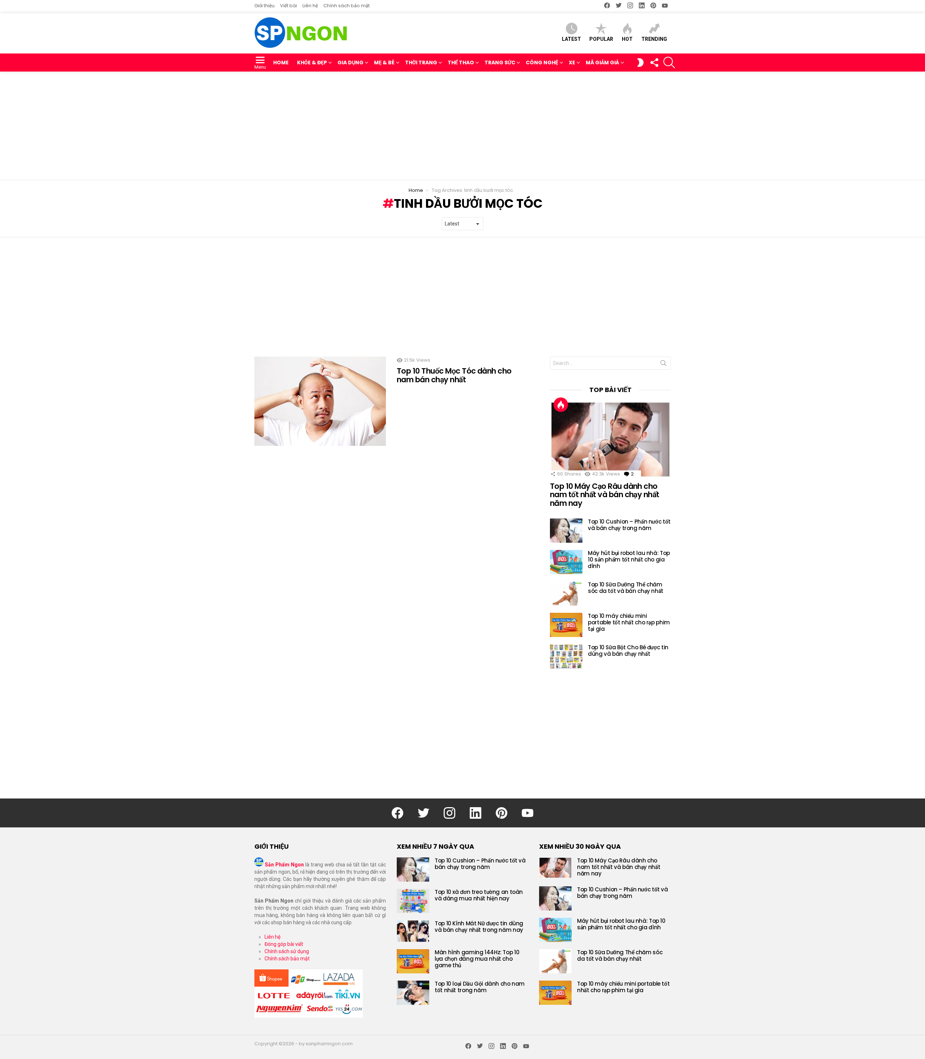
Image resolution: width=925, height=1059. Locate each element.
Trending (654, 39)
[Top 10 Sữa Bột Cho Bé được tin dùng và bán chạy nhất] (566, 656)
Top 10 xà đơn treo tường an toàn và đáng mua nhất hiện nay (479, 895)
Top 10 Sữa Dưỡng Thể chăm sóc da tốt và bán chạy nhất (625, 588)
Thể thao (461, 62)
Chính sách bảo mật (346, 5)
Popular (601, 39)
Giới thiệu (264, 5)
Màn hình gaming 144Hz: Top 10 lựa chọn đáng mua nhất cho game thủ (477, 958)
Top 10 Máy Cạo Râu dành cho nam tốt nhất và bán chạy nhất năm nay (604, 494)
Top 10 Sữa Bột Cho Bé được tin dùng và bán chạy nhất (628, 650)
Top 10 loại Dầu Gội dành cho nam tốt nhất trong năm (480, 987)
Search (663, 365)
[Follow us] (654, 62)
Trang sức (500, 62)
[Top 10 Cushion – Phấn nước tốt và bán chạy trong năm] (566, 530)
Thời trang (421, 62)
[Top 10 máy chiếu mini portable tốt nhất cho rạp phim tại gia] (566, 625)
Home (281, 62)
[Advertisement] (462, 125)
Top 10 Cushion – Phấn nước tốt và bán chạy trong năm (629, 525)
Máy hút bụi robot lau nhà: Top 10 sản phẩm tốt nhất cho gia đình (629, 559)
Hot (627, 39)
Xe (572, 62)
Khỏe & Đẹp (312, 62)
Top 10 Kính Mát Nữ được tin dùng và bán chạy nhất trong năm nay (479, 927)
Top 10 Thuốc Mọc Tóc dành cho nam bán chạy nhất (454, 375)
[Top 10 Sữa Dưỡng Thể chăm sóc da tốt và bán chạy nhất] (566, 593)
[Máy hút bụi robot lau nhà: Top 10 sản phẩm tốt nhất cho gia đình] (566, 562)
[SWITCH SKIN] (640, 62)
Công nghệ (542, 62)
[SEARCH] (669, 62)
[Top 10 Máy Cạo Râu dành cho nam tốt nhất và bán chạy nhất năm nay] (610, 439)
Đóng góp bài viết (283, 944)
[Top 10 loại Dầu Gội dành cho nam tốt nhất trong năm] (413, 993)
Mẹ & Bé (384, 62)
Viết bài (288, 5)
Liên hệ (310, 5)
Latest (571, 39)
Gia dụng (350, 62)
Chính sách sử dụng (286, 951)
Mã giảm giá (602, 62)
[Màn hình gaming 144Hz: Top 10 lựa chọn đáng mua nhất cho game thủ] (413, 961)
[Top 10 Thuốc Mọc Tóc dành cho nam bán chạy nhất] (320, 401)
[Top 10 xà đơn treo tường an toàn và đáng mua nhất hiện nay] (413, 901)
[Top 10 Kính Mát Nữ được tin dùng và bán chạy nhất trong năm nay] (413, 931)
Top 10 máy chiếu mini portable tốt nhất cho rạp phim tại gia (629, 622)
